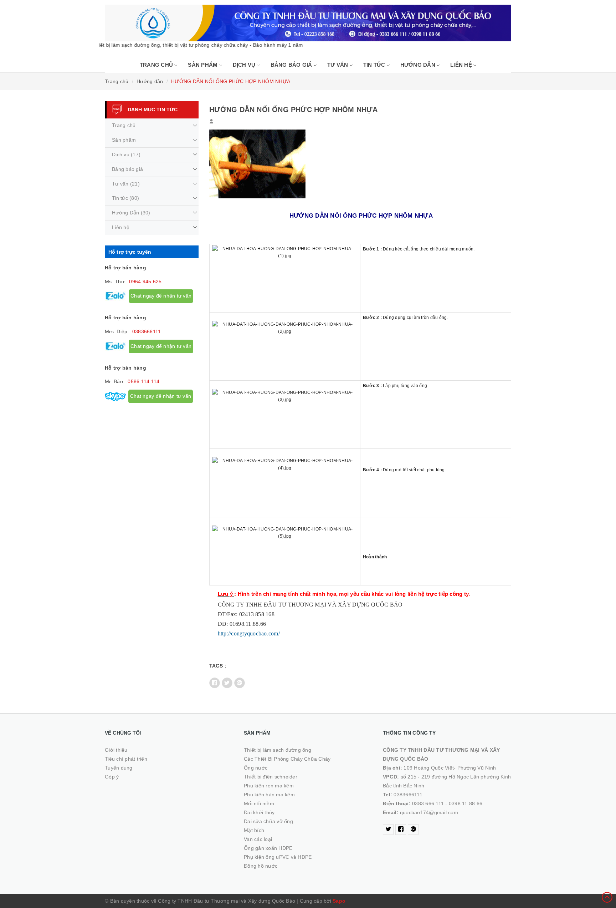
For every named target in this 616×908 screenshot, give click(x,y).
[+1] (239, 683)
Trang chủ (157, 65)
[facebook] (400, 829)
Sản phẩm (203, 65)
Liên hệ (461, 65)
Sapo (339, 901)
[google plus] (413, 829)
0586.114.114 (143, 381)
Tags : (218, 666)
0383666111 (146, 331)
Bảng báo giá (292, 65)
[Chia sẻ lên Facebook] (214, 683)
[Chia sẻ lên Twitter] (227, 683)
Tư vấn (338, 65)
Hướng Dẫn (418, 65)
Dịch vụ (245, 65)
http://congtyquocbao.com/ (249, 633)
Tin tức (375, 65)
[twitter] (388, 829)
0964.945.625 (145, 281)
